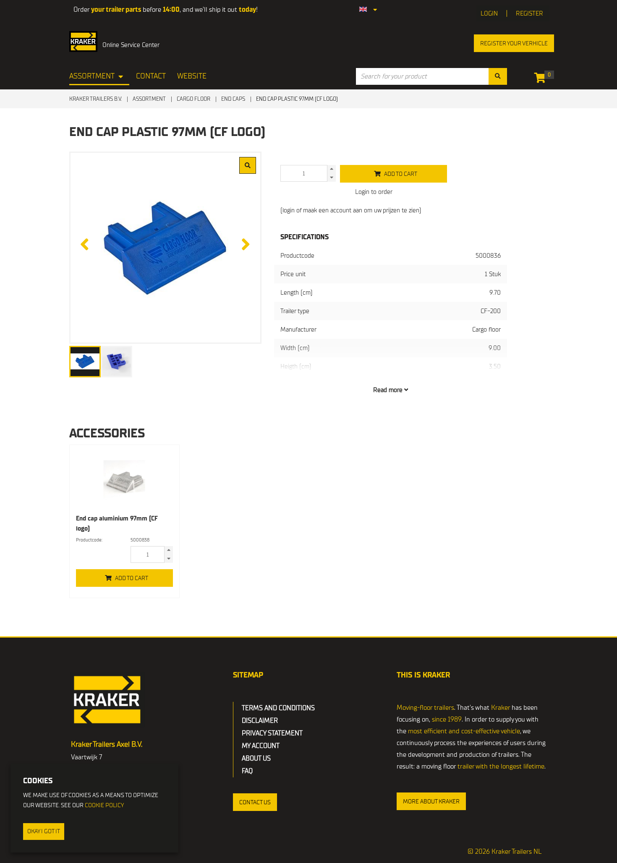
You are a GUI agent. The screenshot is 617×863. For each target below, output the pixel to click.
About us (256, 758)
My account (261, 746)
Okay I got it (43, 831)
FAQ (247, 771)
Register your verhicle (514, 43)
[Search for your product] (498, 76)
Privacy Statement (272, 733)
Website (192, 76)
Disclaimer (260, 720)
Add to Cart (131, 578)
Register (529, 13)
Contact (151, 76)
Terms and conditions (278, 708)
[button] (255, 802)
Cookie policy (104, 805)
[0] (542, 79)
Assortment (92, 76)
